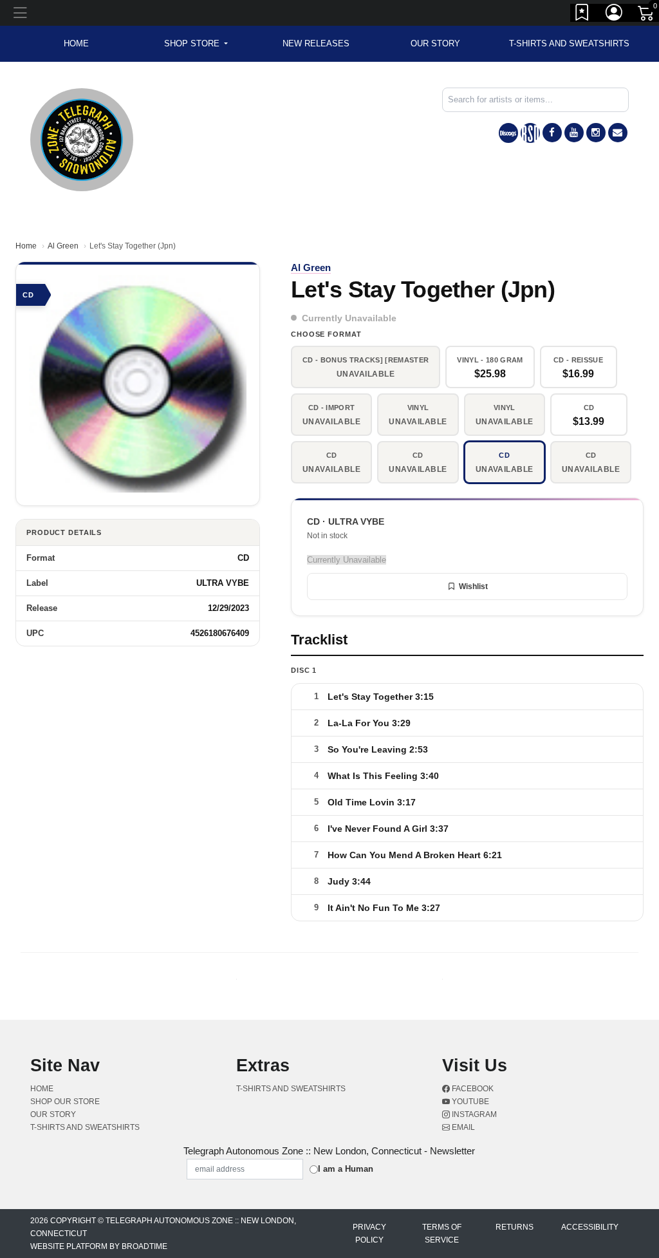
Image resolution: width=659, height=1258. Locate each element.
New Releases (316, 43)
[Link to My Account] (615, 15)
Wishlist (473, 586)
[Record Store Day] (530, 133)
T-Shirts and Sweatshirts (569, 43)
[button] (196, 43)
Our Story (435, 43)
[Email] (618, 133)
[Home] (81, 139)
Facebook (472, 1088)
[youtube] (574, 133)
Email (462, 1127)
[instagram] (596, 133)
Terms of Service (441, 1233)
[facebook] (552, 133)
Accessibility (589, 1227)
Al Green (63, 245)
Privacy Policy (369, 1233)
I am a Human (345, 1169)
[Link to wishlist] (582, 15)
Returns (515, 1227)
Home (26, 245)
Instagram (473, 1114)
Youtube (469, 1101)
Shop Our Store (65, 1101)
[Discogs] (508, 133)
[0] (647, 15)
